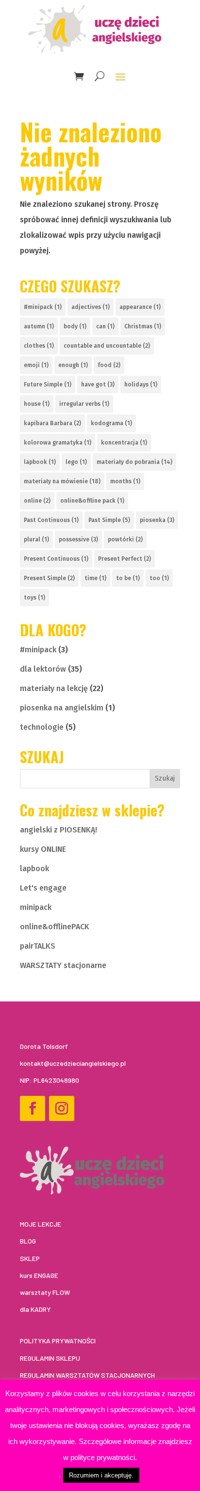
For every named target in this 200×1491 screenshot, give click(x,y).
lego (76, 462)
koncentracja (124, 442)
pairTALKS (37, 946)
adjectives (90, 307)
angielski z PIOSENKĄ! (58, 829)
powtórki (125, 539)
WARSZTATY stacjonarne (63, 965)
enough (73, 365)
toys (34, 597)
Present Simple (49, 578)
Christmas (142, 326)
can (105, 326)
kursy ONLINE (43, 849)
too (159, 578)
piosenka (157, 520)
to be (128, 578)
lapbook (40, 462)
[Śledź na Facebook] (32, 1108)
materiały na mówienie (62, 481)
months (125, 481)
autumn (39, 326)
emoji (36, 365)
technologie (42, 727)
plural (36, 539)
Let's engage (43, 887)
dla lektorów (43, 669)
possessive (78, 539)
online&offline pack (92, 500)
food (109, 365)
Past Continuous (51, 520)
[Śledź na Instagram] (61, 1108)
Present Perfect (124, 558)
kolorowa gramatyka (57, 442)
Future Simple (47, 384)
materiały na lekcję (54, 688)
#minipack (43, 307)
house (37, 403)
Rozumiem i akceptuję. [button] (101, 1475)
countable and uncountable (107, 345)
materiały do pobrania (134, 462)
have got (98, 384)
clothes (39, 345)
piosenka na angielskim (61, 707)
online (37, 500)
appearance (140, 307)
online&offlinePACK (54, 926)
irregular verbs (84, 403)
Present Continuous (56, 558)
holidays (140, 384)
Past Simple (109, 520)
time (95, 578)
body (75, 326)
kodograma (111, 423)
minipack (35, 907)
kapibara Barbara (52, 423)
